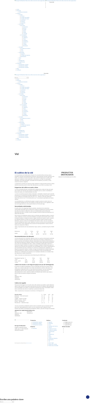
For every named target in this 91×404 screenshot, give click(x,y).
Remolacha (50, 339)
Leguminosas (51, 331)
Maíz (49, 332)
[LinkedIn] (46, 6)
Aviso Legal (51, 342)
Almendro (50, 323)
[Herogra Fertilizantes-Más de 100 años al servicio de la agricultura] (30, 0)
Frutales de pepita (52, 330)
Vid (49, 341)
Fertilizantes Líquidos (37, 322)
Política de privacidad (53, 345)
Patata (49, 337)
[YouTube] (46, 4)
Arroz (49, 324)
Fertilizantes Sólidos (37, 323)
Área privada (52, 2)
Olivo (49, 335)
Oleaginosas (51, 334)
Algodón (50, 322)
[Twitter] (46, 2)
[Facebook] (46, 3)
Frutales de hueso (52, 328)
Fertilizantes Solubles (37, 324)
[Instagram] (46, 7)
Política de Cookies (52, 344)
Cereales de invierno (53, 326)
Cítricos (50, 327)
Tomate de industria (52, 338)
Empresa (35, 328)
